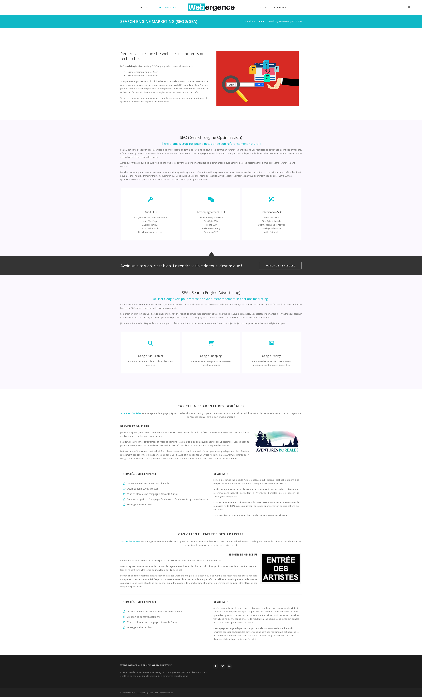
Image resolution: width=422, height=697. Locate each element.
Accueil (145, 7)
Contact (280, 7)
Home (261, 21)
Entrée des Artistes (130, 541)
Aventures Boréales (131, 413)
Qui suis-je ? (258, 7)
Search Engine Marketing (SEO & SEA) (285, 21)
